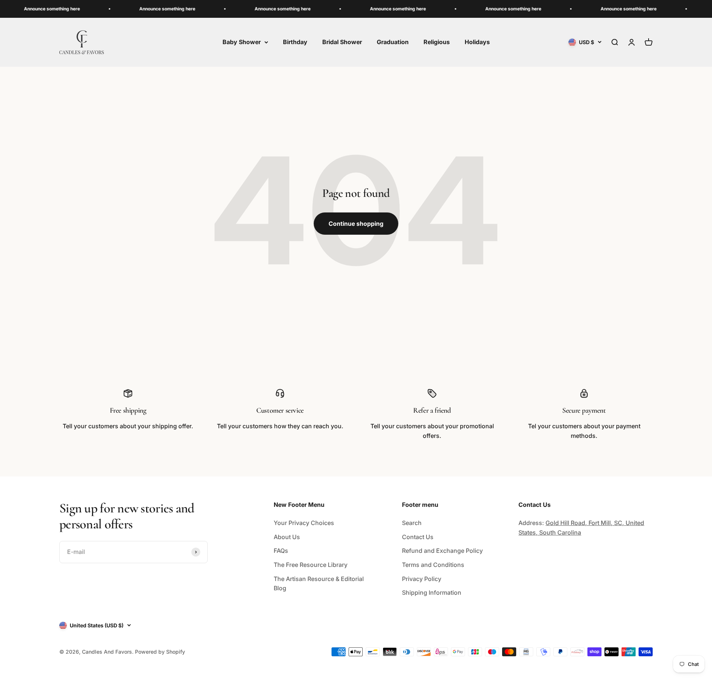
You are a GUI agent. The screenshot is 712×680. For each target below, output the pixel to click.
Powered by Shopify (160, 651)
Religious (436, 42)
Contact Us (418, 537)
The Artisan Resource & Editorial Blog (319, 583)
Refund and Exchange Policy (442, 550)
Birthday (295, 42)
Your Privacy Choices (304, 522)
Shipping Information (431, 592)
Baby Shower (241, 42)
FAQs (281, 550)
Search (412, 522)
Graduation (393, 42)
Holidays (477, 42)
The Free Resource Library (310, 564)
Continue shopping (356, 223)
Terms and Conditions (433, 564)
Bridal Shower (342, 42)
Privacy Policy (421, 578)
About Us (287, 537)
